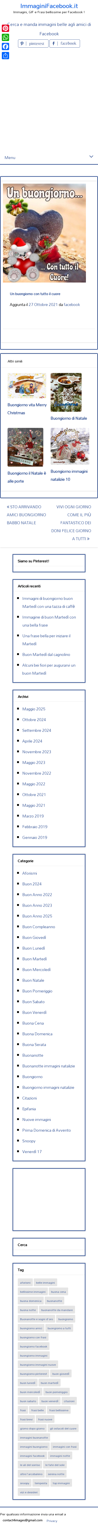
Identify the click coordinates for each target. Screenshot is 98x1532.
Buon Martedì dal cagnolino (46, 654)
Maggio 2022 (33, 784)
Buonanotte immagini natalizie (48, 1066)
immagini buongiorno (33, 1447)
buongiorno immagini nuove (38, 1364)
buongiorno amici (31, 1328)
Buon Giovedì (34, 937)
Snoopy (29, 1141)
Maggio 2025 (33, 709)
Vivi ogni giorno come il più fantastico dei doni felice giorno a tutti (71, 523)
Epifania (29, 1109)
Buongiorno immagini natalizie (48, 1087)
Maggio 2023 (33, 762)
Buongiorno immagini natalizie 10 (69, 475)
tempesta (41, 1483)
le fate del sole (54, 1465)
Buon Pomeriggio (37, 991)
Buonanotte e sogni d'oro (36, 1319)
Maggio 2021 (33, 805)
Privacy (51, 1520)
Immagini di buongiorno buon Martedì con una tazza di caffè (48, 602)
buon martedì (49, 1383)
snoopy (24, 1483)
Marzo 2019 (33, 816)
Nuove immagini (36, 1119)
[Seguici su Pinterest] (33, 46)
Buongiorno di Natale (69, 418)
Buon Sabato (33, 1002)
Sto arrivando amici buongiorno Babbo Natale (26, 515)
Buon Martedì (34, 959)
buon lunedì (27, 1383)
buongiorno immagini (33, 1355)
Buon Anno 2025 (37, 916)
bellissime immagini (33, 1292)
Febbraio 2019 (34, 827)
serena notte (56, 1474)
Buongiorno (32, 1077)
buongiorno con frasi (33, 1337)
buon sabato (28, 1401)
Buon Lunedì (33, 948)
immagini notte (60, 1456)
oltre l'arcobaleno (31, 1474)
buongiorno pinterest (33, 1374)
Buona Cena (33, 1023)
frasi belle (37, 1410)
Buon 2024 (32, 884)
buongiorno (65, 1319)
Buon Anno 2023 (37, 905)
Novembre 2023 (36, 752)
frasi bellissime (58, 1410)
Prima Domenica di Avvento (46, 1130)
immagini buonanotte (34, 1437)
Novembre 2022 (36, 773)
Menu (10, 158)
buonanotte (54, 1301)
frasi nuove (45, 1419)
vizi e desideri (29, 1492)
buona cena (58, 1292)
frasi (23, 1410)
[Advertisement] (49, 100)
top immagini (61, 1483)
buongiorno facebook (33, 1346)
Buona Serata (34, 1045)
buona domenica (30, 1301)
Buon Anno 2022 (37, 895)
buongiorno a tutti (59, 1328)
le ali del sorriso (30, 1465)
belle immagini (45, 1282)
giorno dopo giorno (32, 1428)
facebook (72, 304)
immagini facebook (32, 1456)
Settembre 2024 (36, 730)
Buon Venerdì (34, 1012)
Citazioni (29, 1098)
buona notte (28, 1310)
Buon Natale (33, 980)
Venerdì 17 (32, 1152)
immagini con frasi (65, 1447)
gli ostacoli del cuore (63, 1428)
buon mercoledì (30, 1392)
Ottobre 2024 (34, 720)
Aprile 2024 (32, 741)
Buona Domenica (37, 1034)
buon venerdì (49, 1401)
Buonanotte (32, 1055)
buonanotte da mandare (57, 1310)
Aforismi (29, 873)
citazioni (69, 1401)
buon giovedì (60, 1374)
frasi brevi (26, 1419)
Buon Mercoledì (36, 970)
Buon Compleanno (38, 927)
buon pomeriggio (56, 1392)
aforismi (25, 1282)
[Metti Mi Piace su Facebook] (64, 46)
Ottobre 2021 (34, 795)
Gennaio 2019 (34, 837)
